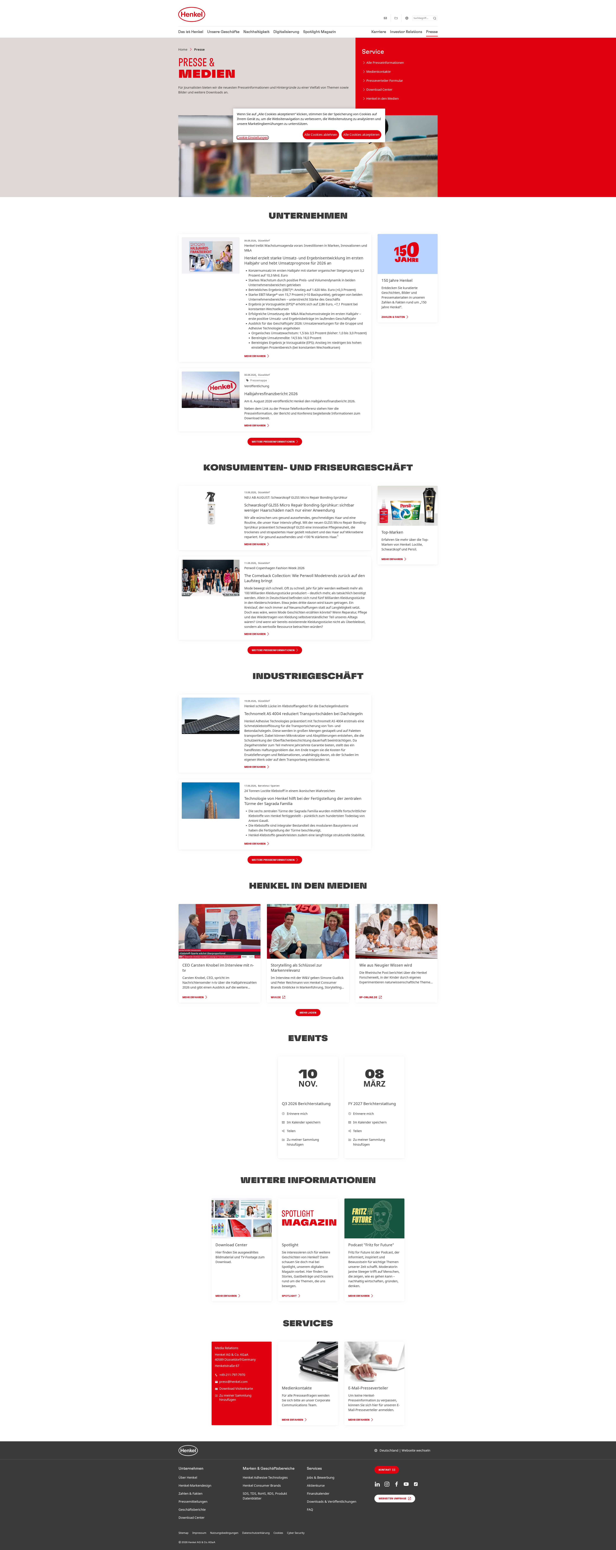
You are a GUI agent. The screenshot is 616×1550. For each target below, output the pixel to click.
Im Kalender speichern (303, 1122)
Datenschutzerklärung (256, 1533)
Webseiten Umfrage (392, 1498)
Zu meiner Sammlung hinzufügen (303, 1142)
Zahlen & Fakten (190, 1493)
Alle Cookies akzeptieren (361, 134)
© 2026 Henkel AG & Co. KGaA (197, 1542)
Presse (432, 32)
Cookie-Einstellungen (252, 137)
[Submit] (434, 18)
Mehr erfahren (255, 356)
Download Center (192, 1517)
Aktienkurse (316, 1485)
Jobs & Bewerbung (320, 1477)
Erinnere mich (297, 1113)
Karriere (378, 32)
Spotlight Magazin (319, 32)
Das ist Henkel (190, 32)
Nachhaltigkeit (256, 32)
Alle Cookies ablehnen (320, 134)
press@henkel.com (233, 1381)
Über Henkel (188, 1477)
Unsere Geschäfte (223, 32)
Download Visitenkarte (236, 1388)
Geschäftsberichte (192, 1509)
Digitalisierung (286, 32)
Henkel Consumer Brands (262, 1485)
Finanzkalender (318, 1493)
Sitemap (183, 1533)
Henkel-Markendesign (195, 1485)
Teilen (291, 1131)
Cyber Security (295, 1533)
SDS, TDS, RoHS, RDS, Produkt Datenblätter (265, 1495)
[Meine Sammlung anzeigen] (396, 18)
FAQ (310, 1509)
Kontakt (385, 1470)
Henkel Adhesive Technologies (265, 1477)
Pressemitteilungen (193, 1501)
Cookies (278, 1533)
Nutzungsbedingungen (224, 1533)
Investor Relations (406, 32)
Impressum (199, 1533)
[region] (309, 125)
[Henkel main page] (191, 14)
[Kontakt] (385, 18)
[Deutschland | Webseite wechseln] (407, 18)
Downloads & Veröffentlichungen (331, 1501)
